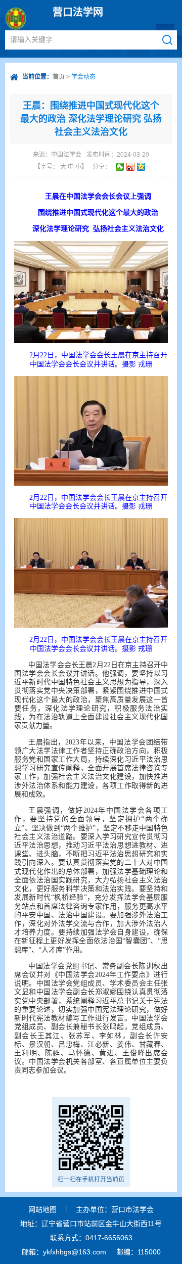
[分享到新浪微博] (130, 167)
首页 (59, 76)
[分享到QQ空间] (141, 167)
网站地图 (42, 1209)
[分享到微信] (120, 167)
